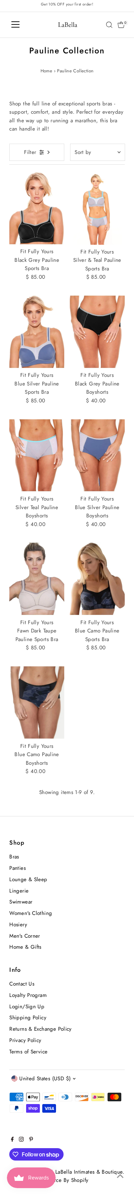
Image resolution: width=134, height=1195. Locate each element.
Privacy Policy (25, 1040)
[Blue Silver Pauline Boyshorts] (97, 455)
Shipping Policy (27, 1017)
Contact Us (21, 984)
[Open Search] (109, 25)
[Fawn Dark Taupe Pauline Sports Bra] (36, 579)
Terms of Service (28, 1051)
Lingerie (19, 891)
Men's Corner (24, 936)
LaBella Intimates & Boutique (89, 1172)
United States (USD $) (45, 1078)
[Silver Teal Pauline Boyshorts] (36, 455)
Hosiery (18, 924)
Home (47, 71)
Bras (14, 857)
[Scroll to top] (120, 1176)
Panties (17, 868)
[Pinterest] (31, 1140)
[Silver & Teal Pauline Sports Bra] (97, 208)
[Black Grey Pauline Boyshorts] (97, 332)
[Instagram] (21, 1140)
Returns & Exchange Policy (40, 1029)
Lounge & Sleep (28, 879)
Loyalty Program (28, 995)
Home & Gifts (25, 947)
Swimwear (20, 902)
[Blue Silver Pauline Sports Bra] (36, 332)
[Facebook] (12, 1140)
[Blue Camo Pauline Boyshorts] (36, 702)
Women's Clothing (30, 913)
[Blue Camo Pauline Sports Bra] (97, 579)
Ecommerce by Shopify (62, 1180)
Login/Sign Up (26, 1006)
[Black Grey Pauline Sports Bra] (36, 208)
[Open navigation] (15, 24)
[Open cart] (121, 25)
